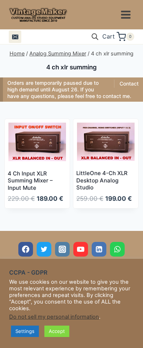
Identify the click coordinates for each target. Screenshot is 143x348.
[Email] (15, 36)
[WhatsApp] (117, 249)
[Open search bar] (95, 36)
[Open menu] (125, 14)
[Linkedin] (99, 249)
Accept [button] (57, 331)
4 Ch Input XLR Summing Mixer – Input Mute (30, 180)
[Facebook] (25, 249)
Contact (129, 83)
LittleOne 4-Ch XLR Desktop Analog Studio (102, 180)
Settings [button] (24, 331)
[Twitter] (44, 249)
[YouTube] (80, 249)
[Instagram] (62, 249)
